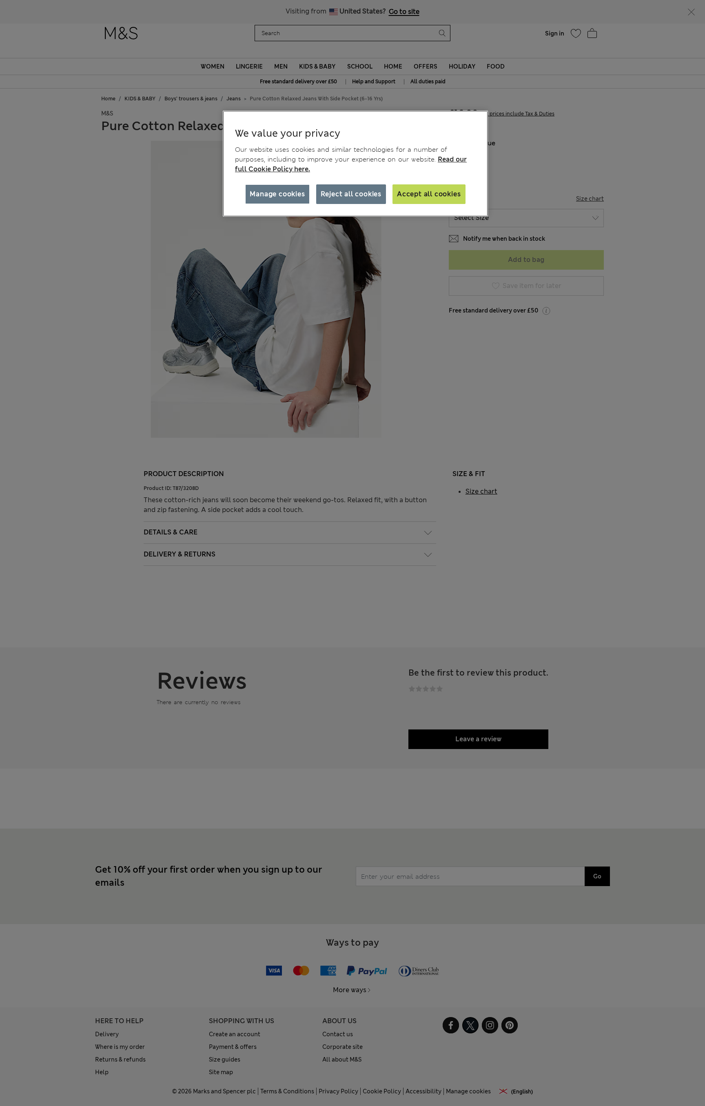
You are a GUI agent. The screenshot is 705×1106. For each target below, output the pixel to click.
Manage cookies (277, 194)
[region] (355, 164)
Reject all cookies (351, 194)
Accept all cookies (429, 194)
